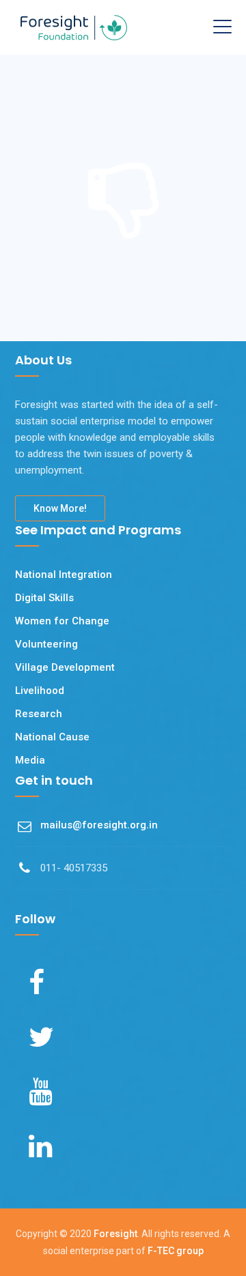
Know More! (60, 508)
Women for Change (62, 621)
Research (38, 714)
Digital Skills (44, 598)
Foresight (115, 1233)
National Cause (52, 737)
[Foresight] (73, 27)
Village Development (65, 667)
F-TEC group (176, 1250)
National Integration (63, 574)
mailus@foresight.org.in (99, 825)
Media (30, 760)
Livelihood (39, 690)
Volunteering (46, 644)
